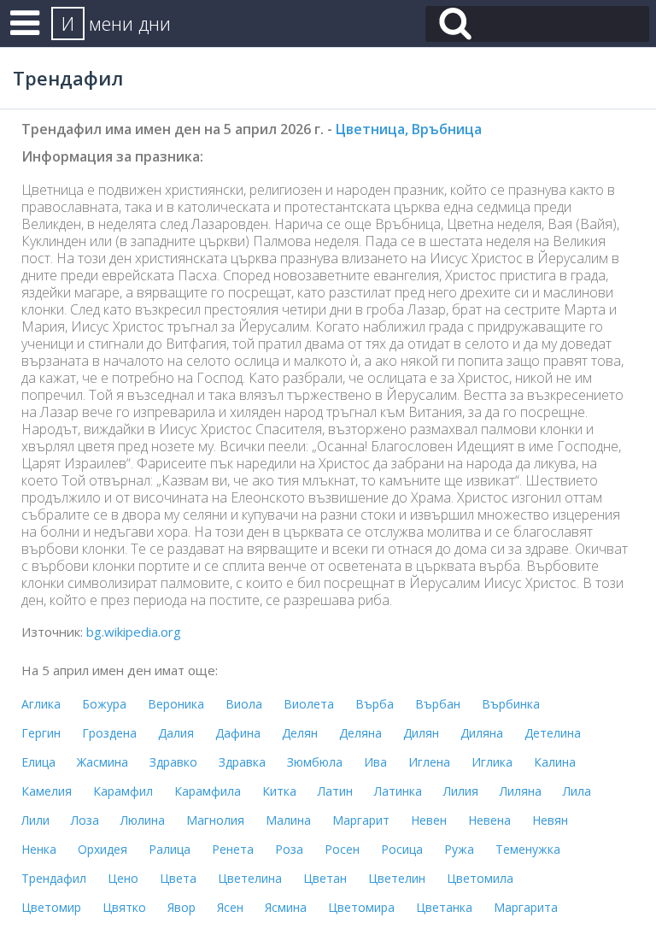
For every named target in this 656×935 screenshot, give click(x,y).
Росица (402, 849)
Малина (288, 820)
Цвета (178, 878)
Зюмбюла (315, 762)
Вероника (176, 704)
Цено (123, 878)
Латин (335, 791)
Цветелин (396, 878)
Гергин (41, 733)
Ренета (233, 849)
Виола (244, 704)
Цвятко (124, 907)
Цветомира (361, 907)
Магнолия (215, 820)
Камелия (46, 791)
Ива (375, 762)
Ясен (230, 907)
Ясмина (286, 907)
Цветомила (480, 878)
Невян (550, 820)
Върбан (437, 704)
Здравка (242, 762)
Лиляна (521, 791)
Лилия (460, 791)
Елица (38, 762)
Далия (176, 733)
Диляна (481, 733)
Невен (429, 820)
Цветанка (444, 907)
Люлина (142, 820)
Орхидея (102, 849)
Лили (35, 820)
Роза (289, 849)
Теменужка (527, 849)
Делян (300, 733)
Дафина (238, 733)
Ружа (459, 849)
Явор (181, 907)
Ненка (38, 849)
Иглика (492, 762)
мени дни (116, 23)
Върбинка (511, 704)
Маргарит (361, 820)
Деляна (360, 733)
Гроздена (109, 733)
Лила (577, 791)
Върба (374, 704)
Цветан (325, 878)
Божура (104, 704)
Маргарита (526, 907)
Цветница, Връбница (409, 129)
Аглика (41, 704)
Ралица (169, 849)
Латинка (398, 791)
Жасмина (102, 762)
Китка (279, 791)
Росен (342, 849)
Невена (489, 820)
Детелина (552, 733)
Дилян (421, 733)
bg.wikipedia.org (133, 631)
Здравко (173, 762)
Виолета (309, 704)
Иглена (429, 762)
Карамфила (207, 791)
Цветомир (51, 907)
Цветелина (250, 878)
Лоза (85, 820)
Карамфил (123, 791)
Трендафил (53, 878)
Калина (555, 762)
